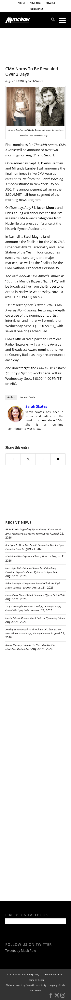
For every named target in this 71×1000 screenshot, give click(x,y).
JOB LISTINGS (36, 8)
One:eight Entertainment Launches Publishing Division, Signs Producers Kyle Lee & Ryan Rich (31, 570)
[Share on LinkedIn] (43, 459)
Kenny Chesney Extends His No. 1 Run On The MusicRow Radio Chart (30, 647)
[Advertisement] (34, 681)
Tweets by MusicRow (20, 950)
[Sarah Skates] (15, 420)
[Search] (51, 20)
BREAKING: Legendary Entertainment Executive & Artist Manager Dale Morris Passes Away (33, 531)
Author (11, 397)
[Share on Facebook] (13, 459)
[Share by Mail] (58, 459)
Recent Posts (27, 397)
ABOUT (21, 2)
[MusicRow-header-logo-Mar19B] (29, 20)
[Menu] (60, 20)
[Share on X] (28, 459)
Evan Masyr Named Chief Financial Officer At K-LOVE (35, 595)
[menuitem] (21, 3)
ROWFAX (50, 2)
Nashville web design (36, 985)
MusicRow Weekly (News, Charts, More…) (28, 556)
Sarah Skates (35, 81)
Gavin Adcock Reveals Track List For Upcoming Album (35, 618)
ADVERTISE (35, 2)
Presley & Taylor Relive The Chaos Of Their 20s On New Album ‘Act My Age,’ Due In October (33, 631)
